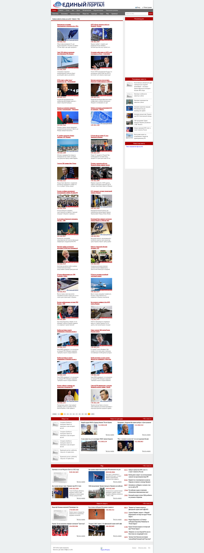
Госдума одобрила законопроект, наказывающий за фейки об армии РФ (67, 192)
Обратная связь (142, 548)
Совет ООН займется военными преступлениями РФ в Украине (65, 53)
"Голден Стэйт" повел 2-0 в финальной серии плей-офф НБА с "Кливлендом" (105, 523)
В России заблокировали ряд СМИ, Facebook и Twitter (66, 275)
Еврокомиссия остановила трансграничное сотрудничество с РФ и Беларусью (67, 25)
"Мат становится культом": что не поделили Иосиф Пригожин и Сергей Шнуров (133, 439)
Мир (107, 14)
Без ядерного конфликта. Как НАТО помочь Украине (100, 303)
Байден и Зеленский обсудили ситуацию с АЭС (99, 247)
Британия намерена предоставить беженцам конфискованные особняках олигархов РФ (101, 81)
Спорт (101, 14)
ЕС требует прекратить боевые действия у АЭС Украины (65, 136)
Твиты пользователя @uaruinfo (134, 146)
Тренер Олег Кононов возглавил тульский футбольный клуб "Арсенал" (140, 538)
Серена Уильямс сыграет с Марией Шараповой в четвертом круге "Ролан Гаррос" (140, 514)
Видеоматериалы (98, 10)
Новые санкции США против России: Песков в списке (100, 330)
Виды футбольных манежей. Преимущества (65, 507)
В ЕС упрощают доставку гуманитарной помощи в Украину (101, 192)
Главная (54, 10)
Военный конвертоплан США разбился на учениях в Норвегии (140, 496)
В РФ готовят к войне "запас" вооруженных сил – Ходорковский (66, 81)
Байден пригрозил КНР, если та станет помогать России (142, 129)
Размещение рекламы (112, 10)
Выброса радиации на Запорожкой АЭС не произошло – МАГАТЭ (101, 108)
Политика (55, 14)
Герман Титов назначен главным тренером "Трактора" (68, 523)
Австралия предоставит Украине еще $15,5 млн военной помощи (143, 115)
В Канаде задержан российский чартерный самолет (99, 275)
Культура (94, 14)
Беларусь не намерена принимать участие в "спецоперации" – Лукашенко (67, 108)
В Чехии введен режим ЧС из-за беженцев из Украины (99, 136)
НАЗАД (54, 414)
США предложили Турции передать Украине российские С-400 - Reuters (142, 122)
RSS (149, 548)
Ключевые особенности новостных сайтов (140, 95)
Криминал (115, 14)
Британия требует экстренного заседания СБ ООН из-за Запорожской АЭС (67, 247)
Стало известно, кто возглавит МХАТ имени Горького (97, 439)
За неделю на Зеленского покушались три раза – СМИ (67, 219)
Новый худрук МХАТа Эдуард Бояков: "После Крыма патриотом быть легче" (96, 422)
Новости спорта (102, 503)
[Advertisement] (139, 52)
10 (85, 414)
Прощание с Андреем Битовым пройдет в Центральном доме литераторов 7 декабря (134, 422)
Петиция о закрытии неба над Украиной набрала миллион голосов (100, 164)
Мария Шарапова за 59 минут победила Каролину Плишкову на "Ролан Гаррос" (139, 522)
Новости (61, 10)
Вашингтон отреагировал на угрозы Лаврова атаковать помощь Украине (139, 481)
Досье (78, 10)
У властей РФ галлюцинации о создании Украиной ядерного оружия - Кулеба (101, 386)
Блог (73, 10)
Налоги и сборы (75, 14)
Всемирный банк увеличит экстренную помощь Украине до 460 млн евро (101, 219)
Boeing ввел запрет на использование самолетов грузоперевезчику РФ (141, 136)
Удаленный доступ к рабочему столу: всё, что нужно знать (68, 451)
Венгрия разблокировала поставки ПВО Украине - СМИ (67, 303)
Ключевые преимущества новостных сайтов (141, 101)
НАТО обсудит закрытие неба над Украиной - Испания (100, 25)
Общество (86, 14)
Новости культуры (116, 419)
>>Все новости (147, 419)
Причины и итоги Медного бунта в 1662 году (65, 469)
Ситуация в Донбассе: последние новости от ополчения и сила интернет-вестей (67, 425)
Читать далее (110, 435)
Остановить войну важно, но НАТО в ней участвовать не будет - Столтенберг (101, 53)
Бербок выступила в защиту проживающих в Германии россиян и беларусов (67, 330)
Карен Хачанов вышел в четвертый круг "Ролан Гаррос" (139, 528)
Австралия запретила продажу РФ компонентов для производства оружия (142, 109)
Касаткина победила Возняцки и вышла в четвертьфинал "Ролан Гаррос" (101, 507)
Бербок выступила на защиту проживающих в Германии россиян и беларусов (67, 358)
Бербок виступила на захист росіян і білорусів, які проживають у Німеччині (101, 358)
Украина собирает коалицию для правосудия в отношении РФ (66, 386)
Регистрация (148, 7)
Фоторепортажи (87, 10)
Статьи (67, 10)
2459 (93, 414)
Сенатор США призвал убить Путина (66, 163)
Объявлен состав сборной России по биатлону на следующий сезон (139, 533)
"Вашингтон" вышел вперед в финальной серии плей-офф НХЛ (138, 508)
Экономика (64, 14)
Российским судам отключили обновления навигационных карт (139, 491)
